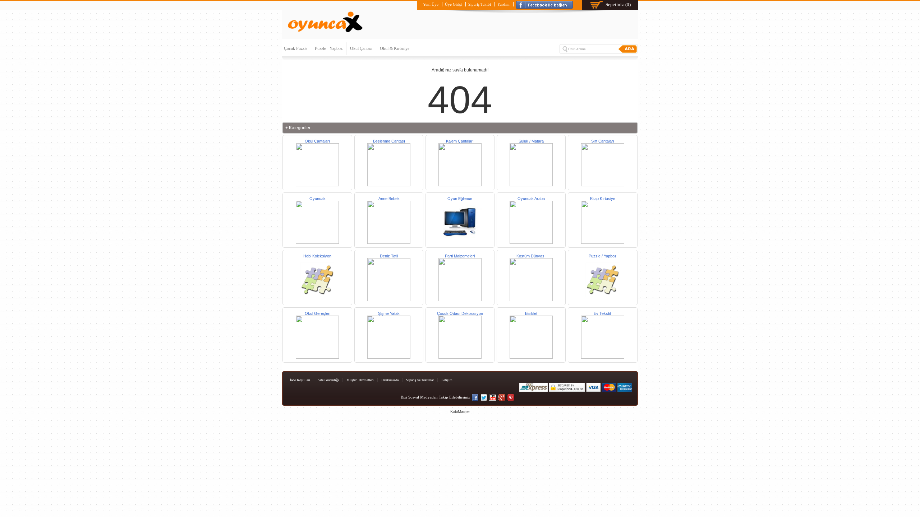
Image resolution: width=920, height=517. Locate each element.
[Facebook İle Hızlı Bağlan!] (545, 4)
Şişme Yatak (389, 313)
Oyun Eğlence (459, 198)
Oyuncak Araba (531, 198)
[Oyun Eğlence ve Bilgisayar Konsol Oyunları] (460, 242)
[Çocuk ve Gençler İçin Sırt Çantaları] (602, 185)
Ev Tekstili (602, 313)
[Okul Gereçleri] (317, 357)
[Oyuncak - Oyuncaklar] (317, 242)
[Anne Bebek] (388, 185)
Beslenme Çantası (389, 141)
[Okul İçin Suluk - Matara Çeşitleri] (531, 185)
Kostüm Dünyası (531, 256)
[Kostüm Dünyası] (531, 300)
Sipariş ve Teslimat (420, 380)
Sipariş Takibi (479, 4)
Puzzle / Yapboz (603, 256)
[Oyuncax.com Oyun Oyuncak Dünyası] (325, 33)
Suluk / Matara (531, 141)
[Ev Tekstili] (602, 357)
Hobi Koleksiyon (317, 256)
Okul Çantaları (317, 141)
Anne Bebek (389, 198)
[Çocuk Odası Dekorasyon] (460, 357)
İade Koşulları (300, 380)
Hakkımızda (390, 380)
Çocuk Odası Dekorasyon (460, 313)
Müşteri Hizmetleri (360, 380)
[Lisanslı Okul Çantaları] (317, 185)
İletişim (446, 380)
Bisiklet (531, 313)
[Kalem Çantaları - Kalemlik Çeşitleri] (460, 185)
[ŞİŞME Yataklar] (388, 357)
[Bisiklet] (531, 357)
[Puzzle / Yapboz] (602, 300)
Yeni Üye (430, 4)
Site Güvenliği (328, 380)
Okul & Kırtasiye (394, 48)
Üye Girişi (453, 4)
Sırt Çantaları (602, 141)
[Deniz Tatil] (388, 300)
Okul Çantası (361, 48)
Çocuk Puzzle (295, 48)
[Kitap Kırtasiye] (602, 242)
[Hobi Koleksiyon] (317, 300)
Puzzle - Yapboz (328, 48)
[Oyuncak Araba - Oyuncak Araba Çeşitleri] (531, 242)
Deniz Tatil (389, 256)
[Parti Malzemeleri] (460, 300)
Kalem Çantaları (460, 141)
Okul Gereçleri (317, 313)
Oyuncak (317, 198)
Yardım (503, 4)
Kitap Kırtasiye (602, 198)
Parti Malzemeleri (460, 256)
